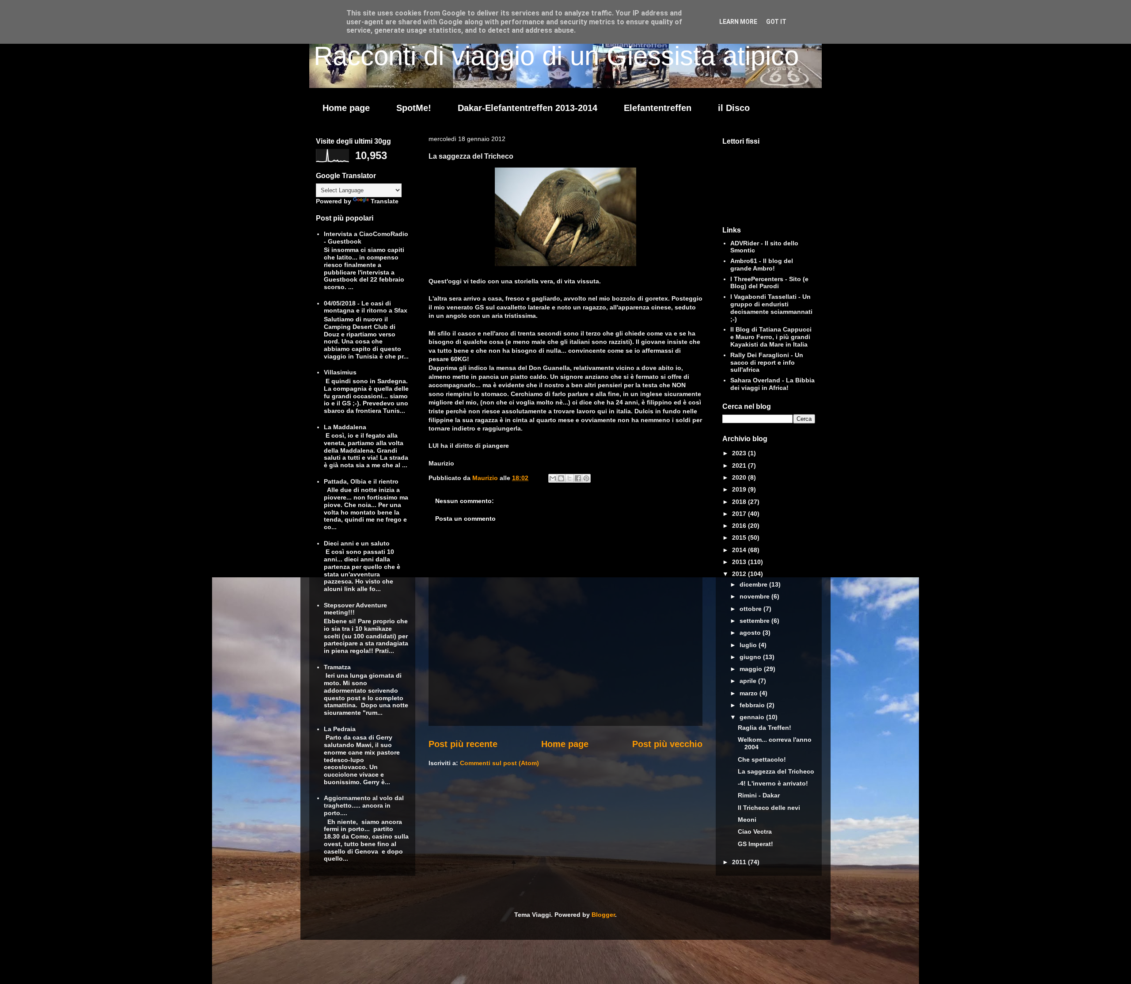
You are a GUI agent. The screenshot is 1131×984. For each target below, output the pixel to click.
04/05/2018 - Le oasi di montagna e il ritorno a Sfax (365, 307)
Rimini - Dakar (759, 795)
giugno (751, 656)
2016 (740, 525)
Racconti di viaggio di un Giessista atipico (556, 56)
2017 (740, 513)
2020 (740, 477)
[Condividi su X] (569, 478)
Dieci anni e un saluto (357, 543)
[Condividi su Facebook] (577, 478)
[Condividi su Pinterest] (586, 478)
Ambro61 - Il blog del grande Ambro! (761, 264)
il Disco (734, 108)
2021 (740, 465)
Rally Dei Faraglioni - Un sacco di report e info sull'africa (766, 362)
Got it (776, 21)
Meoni (747, 819)
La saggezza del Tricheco (776, 771)
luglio (749, 644)
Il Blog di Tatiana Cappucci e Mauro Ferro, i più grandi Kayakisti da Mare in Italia (771, 337)
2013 (740, 561)
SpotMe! (413, 108)
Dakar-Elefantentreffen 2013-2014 (527, 108)
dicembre (754, 584)
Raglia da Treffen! (764, 727)
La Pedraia (340, 728)
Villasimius (340, 372)
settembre (755, 620)
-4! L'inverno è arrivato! (773, 783)
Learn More (738, 21)
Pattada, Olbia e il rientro (361, 481)
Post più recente (463, 744)
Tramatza (337, 667)
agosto (751, 632)
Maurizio (486, 477)
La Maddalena (345, 427)
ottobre (751, 608)
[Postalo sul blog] (561, 478)
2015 (740, 537)
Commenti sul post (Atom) (499, 763)
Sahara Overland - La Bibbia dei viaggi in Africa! (772, 384)
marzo (749, 693)
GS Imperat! (755, 843)
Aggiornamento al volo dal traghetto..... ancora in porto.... (364, 805)
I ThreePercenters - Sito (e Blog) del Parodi (769, 282)
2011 (740, 862)
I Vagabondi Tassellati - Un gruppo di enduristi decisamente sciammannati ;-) (771, 307)
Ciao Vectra (755, 831)
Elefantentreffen (657, 108)
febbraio (753, 705)
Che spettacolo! (762, 759)
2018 (740, 501)
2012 (740, 573)
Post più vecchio (667, 744)
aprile (749, 680)
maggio (752, 668)
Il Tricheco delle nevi (769, 807)
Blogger (603, 914)
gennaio (753, 717)
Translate (385, 201)
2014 (740, 549)
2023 (740, 453)
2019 (740, 489)
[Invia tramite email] (552, 478)
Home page (346, 108)
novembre (755, 596)
